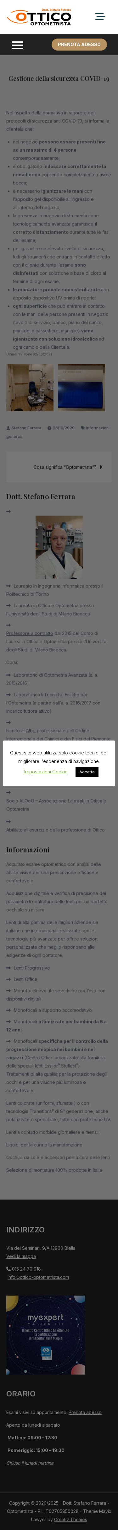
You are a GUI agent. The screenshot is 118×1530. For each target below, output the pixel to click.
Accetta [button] (87, 771)
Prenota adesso (79, 44)
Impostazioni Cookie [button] (46, 772)
